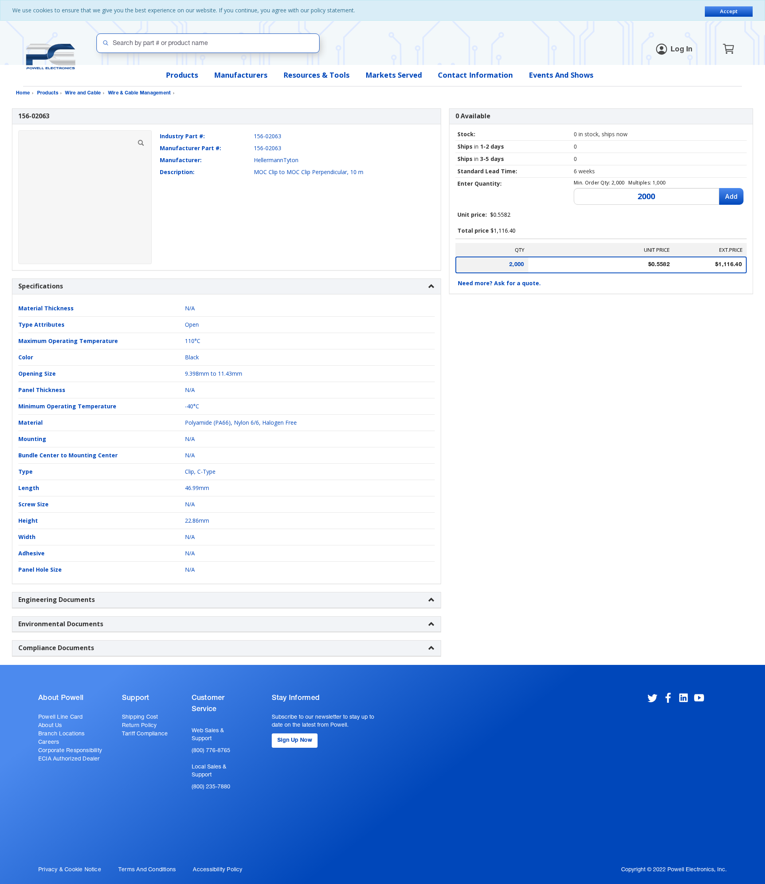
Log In (682, 49)
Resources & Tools (316, 75)
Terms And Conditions (147, 870)
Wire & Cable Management (139, 93)
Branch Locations (61, 734)
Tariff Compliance (145, 734)
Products (182, 75)
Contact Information (475, 75)
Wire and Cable (83, 93)
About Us (50, 726)
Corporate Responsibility (70, 751)
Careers (48, 742)
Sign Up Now (294, 740)
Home (23, 93)
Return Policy (139, 726)
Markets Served (393, 75)
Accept (729, 11)
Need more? (499, 283)
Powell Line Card (60, 717)
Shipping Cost (140, 717)
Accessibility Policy (217, 870)
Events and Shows (561, 75)
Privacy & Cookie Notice (69, 870)
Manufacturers (240, 75)
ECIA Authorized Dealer (69, 759)
